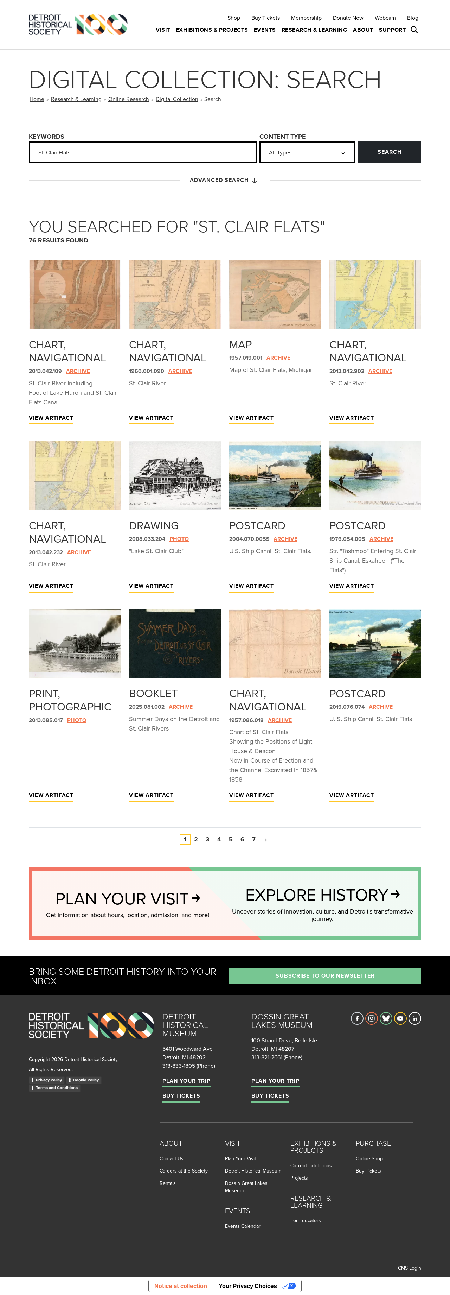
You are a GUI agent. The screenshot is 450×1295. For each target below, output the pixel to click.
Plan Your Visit (240, 1158)
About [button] (363, 30)
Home (37, 99)
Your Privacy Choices (248, 1285)
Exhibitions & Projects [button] (212, 30)
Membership (306, 17)
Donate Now (348, 17)
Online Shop (369, 1158)
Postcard (257, 525)
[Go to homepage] (91, 1033)
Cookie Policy (86, 1080)
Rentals (168, 1183)
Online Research (128, 99)
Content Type (282, 136)
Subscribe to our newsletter (325, 976)
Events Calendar (243, 1226)
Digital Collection (177, 99)
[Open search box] (415, 30)
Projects (299, 1177)
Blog (412, 17)
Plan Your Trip (186, 1081)
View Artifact (51, 418)
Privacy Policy (49, 1080)
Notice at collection (180, 1285)
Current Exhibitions (311, 1165)
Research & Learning (76, 99)
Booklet (153, 693)
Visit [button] (163, 30)
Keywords (46, 136)
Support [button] (392, 30)
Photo (179, 539)
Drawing (154, 525)
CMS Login (409, 1267)
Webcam (385, 17)
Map (240, 344)
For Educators (305, 1220)
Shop (233, 17)
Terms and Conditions (57, 1087)
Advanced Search (219, 180)
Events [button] (265, 30)
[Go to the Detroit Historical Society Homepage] (81, 25)
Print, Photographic (70, 700)
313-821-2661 (266, 1057)
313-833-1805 (178, 1065)
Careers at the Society (184, 1170)
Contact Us (172, 1158)
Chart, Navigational (67, 350)
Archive (78, 371)
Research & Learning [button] (315, 30)
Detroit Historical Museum (253, 1170)
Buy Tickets (265, 17)
